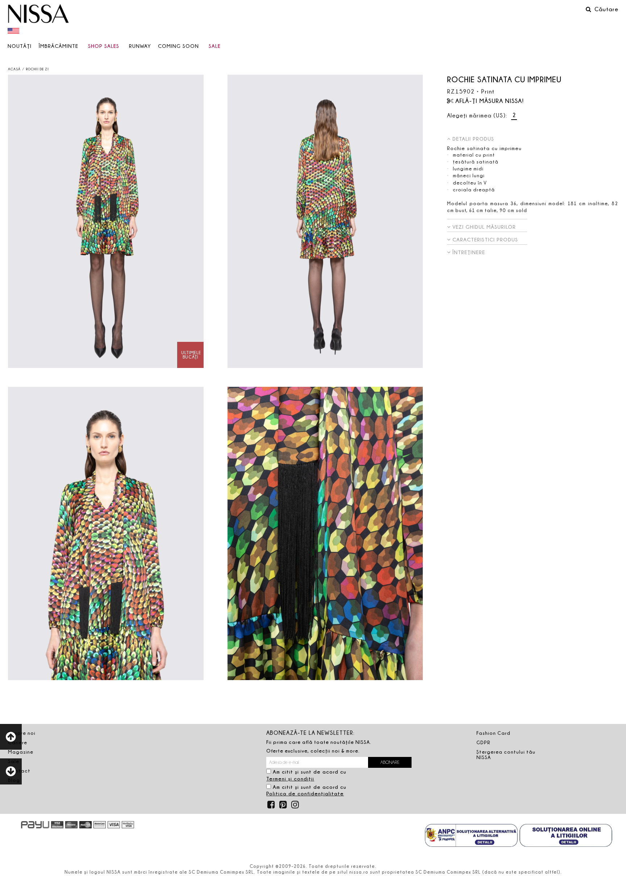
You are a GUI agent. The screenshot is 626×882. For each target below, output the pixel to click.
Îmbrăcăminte (58, 46)
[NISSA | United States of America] (14, 30)
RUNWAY (140, 46)
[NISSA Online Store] (38, 14)
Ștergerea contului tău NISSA (505, 754)
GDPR (483, 742)
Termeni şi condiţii (290, 778)
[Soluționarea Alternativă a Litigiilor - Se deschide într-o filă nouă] (471, 836)
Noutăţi (20, 46)
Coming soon (178, 46)
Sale (215, 46)
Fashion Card (493, 733)
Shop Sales (103, 46)
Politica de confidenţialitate (305, 793)
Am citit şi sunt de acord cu (306, 775)
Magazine (20, 751)
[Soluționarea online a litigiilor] (565, 836)
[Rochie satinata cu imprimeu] (105, 221)
